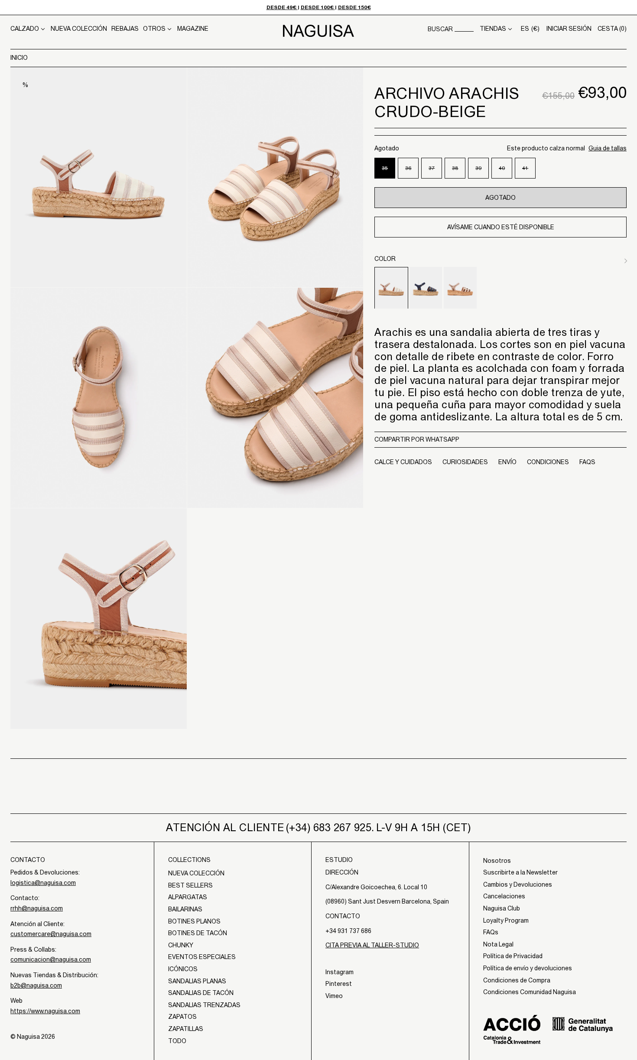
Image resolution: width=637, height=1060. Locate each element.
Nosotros (497, 860)
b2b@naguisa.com (36, 985)
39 (482, 172)
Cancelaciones (504, 896)
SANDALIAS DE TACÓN (201, 992)
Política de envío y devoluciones (527, 968)
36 (412, 172)
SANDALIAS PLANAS (197, 981)
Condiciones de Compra (516, 980)
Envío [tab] (507, 461)
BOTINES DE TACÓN (197, 933)
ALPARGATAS (187, 897)
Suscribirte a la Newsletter (520, 872)
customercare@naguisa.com (50, 933)
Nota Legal (498, 944)
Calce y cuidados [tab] (403, 461)
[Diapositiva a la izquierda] (615, 259)
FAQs (490, 932)
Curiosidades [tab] (465, 461)
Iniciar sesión (569, 28)
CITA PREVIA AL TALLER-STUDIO (372, 945)
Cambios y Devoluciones (517, 884)
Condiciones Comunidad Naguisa (529, 991)
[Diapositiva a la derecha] (624, 259)
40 (505, 172)
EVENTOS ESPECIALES (202, 956)
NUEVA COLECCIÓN (79, 28)
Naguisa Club (501, 908)
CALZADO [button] (24, 28)
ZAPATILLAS (185, 1028)
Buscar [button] (440, 29)
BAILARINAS (185, 909)
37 (435, 172)
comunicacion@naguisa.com (50, 959)
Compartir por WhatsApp (416, 439)
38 (458, 172)
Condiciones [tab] (548, 461)
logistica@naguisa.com (43, 882)
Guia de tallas (607, 147)
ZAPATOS (182, 1016)
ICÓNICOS (183, 969)
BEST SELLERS (190, 885)
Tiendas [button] (493, 28)
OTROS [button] (154, 28)
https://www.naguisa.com (45, 1011)
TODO (177, 1040)
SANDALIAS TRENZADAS (204, 1004)
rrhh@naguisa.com (36, 908)
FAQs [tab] (587, 461)
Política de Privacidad (513, 956)
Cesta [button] (612, 28)
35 (388, 172)
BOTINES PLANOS (194, 921)
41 (529, 172)
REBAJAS (125, 28)
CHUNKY (180, 945)
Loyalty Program (506, 920)
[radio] (391, 288)
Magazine (192, 28)
